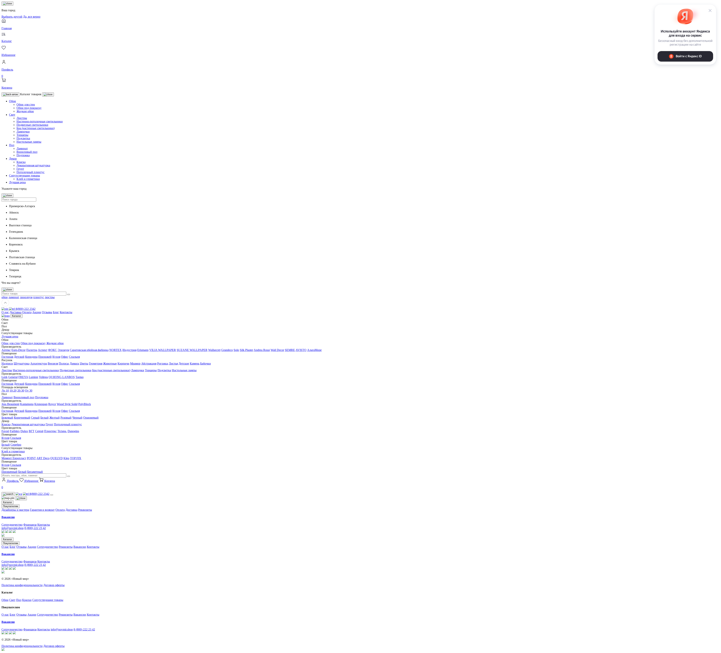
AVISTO (301, 350)
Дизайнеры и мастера (15, 509)
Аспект (42, 350)
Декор (13, 158)
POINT (31, 458)
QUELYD (56, 458)
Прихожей (45, 356)
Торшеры (22, 135)
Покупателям (10, 506)
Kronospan (41, 404)
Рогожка (162, 363)
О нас (5, 312)
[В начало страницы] (5, 305)
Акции (36, 312)
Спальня (74, 356)
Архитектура (38, 363)
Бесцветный (35, 471)
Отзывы (47, 312)
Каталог (16, 316)
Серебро (16, 444)
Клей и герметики (28, 178)
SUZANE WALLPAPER (192, 350)
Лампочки (23, 131)
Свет (12, 114)
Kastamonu (27, 404)
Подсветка (23, 138)
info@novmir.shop (13, 528)
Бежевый (7, 417)
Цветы (84, 363)
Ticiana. (62, 431)
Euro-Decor (18, 350)
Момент (7, 458)
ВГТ (31, 431)
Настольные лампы (29, 141)
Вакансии (79, 546)
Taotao (79, 377)
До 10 (5, 390)
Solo (236, 350)
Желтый (54, 417)
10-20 (13, 390)
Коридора (31, 356)
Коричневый (22, 417)
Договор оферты (54, 585)
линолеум (26, 297)
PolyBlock (84, 404)
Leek (5, 377)
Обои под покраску (29, 107)
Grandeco (227, 350)
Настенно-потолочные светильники (40, 121)
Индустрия (129, 350)
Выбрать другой (12, 16)
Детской (19, 356)
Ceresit (39, 431)
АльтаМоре (314, 350)
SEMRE (290, 350)
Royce (52, 404)
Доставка (15, 312)
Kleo (66, 458)
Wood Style (64, 404)
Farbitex (15, 431)
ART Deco (43, 458)
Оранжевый (91, 417)
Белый (44, 417)
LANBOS (68, 377)
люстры (50, 297)
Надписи (7, 363)
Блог (56, 312)
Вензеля (53, 363)
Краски (27, 600)
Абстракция (148, 363)
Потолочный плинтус (30, 172)
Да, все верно (31, 16)
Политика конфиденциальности (22, 585)
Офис (64, 356)
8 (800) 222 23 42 (35, 528)
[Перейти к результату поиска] (68, 294)
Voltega (43, 377)
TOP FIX (75, 458)
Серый (35, 417)
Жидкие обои (25, 111)
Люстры (22, 118)
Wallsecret (214, 350)
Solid (74, 404)
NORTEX (115, 350)
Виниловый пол (27, 151)
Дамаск (74, 363)
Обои (12, 101)
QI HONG (55, 377)
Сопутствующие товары (24, 175)
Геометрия (95, 363)
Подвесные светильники (32, 124)
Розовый (66, 417)
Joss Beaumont (10, 404)
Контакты (66, 312)
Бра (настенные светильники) (36, 128)
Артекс (6, 350)
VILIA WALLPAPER (162, 350)
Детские (184, 363)
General (13, 377)
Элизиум (63, 350)
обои (5, 297)
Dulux (24, 431)
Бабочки (205, 363)
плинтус (38, 297)
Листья (173, 363)
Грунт (20, 168)
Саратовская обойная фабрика (89, 350)
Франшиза (30, 524)
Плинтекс (50, 431)
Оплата (27, 312)
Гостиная (7, 356)
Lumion (33, 377)
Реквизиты (85, 509)
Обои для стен (26, 104)
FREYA (23, 377)
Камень (194, 363)
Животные (110, 363)
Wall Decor (277, 350)
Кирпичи (123, 363)
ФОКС (52, 350)
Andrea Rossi (262, 350)
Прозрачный (9, 471)
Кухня (56, 356)
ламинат (13, 297)
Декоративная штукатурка (33, 165)
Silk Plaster (246, 350)
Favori (5, 431)
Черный (77, 417)
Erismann (143, 350)
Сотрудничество (12, 524)
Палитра (31, 350)
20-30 (20, 390)
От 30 (28, 390)
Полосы (64, 363)
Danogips (73, 431)
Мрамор (135, 363)
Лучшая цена (17, 182)
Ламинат (22, 148)
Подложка (23, 155)
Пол (11, 145)
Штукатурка (21, 363)
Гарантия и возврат (42, 509)
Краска (21, 162)
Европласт (19, 458)
